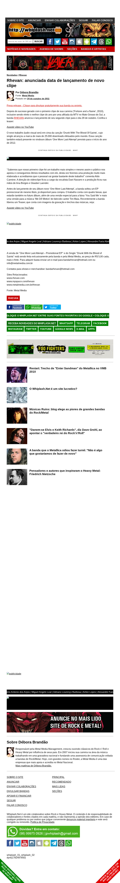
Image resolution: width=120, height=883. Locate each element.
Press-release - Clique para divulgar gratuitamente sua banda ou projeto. (44, 105)
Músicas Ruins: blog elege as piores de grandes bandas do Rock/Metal (67, 411)
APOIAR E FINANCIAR (19, 796)
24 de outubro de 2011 (38, 98)
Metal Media (28, 95)
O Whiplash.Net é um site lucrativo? (53, 388)
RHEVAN (19, 118)
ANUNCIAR (34, 20)
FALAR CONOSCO (102, 20)
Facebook (100, 323)
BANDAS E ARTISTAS (93, 49)
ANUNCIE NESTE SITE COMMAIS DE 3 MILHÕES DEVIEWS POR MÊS (110, 872)
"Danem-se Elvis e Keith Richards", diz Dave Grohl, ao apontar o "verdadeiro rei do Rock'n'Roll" (65, 431)
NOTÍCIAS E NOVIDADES (21, 49)
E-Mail (81, 329)
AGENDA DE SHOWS (51, 49)
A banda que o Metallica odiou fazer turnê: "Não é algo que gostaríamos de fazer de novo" (65, 452)
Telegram (83, 323)
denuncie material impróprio (80, 819)
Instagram (15, 329)
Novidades (12, 75)
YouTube (46, 329)
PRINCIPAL (58, 777)
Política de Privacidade (42, 822)
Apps (91, 329)
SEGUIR (83, 20)
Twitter (31, 329)
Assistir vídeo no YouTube (20, 127)
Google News (64, 329)
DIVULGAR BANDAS (18, 791)
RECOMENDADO (61, 782)
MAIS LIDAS (58, 786)
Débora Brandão (29, 92)
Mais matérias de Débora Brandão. (34, 766)
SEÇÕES (72, 49)
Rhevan (23, 75)
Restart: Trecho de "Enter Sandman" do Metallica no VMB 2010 (67, 370)
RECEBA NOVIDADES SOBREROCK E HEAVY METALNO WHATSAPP (10, 872)
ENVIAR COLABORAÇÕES (60, 20)
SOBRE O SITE (15, 20)
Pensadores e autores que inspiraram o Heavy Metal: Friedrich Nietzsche (64, 472)
